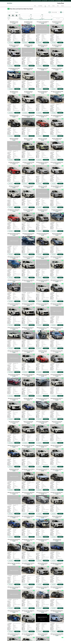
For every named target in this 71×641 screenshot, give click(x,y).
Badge (42, 14)
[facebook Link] (62, 0)
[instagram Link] (63, 0)
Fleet (58, 5)
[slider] (29, 19)
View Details (10, 42)
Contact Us (17, 42)
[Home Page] (9, 3)
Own (49, 5)
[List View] (62, 12)
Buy (45, 5)
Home (35, 5)
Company (62, 5)
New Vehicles (40, 5)
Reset (49, 12)
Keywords (17, 12)
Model (31, 14)
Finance (53, 5)
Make (19, 14)
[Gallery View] (61, 12)
